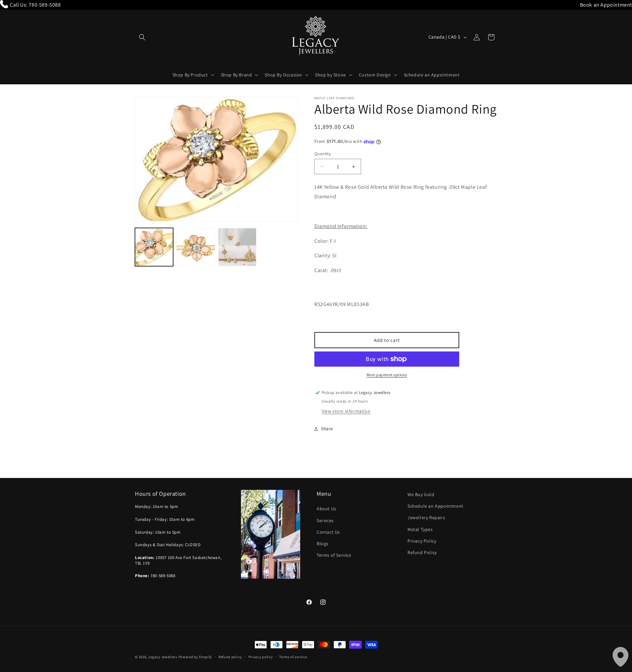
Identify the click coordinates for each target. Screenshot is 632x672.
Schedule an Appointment (435, 506)
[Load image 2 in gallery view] (195, 247)
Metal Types (420, 529)
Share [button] (327, 429)
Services (325, 520)
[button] (142, 37)
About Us (326, 509)
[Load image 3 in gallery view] (237, 247)
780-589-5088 (45, 4)
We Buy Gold (421, 494)
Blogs (323, 543)
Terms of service (293, 657)
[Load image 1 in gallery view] (154, 247)
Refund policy (230, 657)
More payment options (387, 374)
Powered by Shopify (195, 657)
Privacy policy (261, 657)
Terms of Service (334, 555)
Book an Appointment (606, 4)
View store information (346, 411)
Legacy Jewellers (162, 657)
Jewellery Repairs (426, 517)
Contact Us (328, 532)
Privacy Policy (422, 541)
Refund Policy (422, 552)
